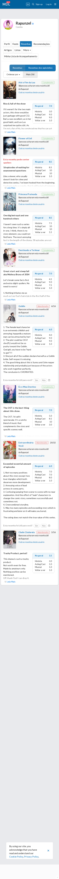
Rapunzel (25, 89)
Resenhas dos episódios (40, 67)
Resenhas (26, 44)
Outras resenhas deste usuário (31, 92)
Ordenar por (12, 74)
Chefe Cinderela (26, 532)
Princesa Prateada (27, 194)
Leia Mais (11, 132)
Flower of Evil (25, 138)
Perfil (7, 44)
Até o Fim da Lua (26, 82)
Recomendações (41, 44)
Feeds (15, 44)
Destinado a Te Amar (29, 250)
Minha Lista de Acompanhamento (20, 56)
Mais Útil (30, 74)
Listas (18, 50)
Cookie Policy (16, 856)
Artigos (8, 50)
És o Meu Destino (27, 386)
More (26, 50)
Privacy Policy (31, 856)
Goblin (21, 306)
